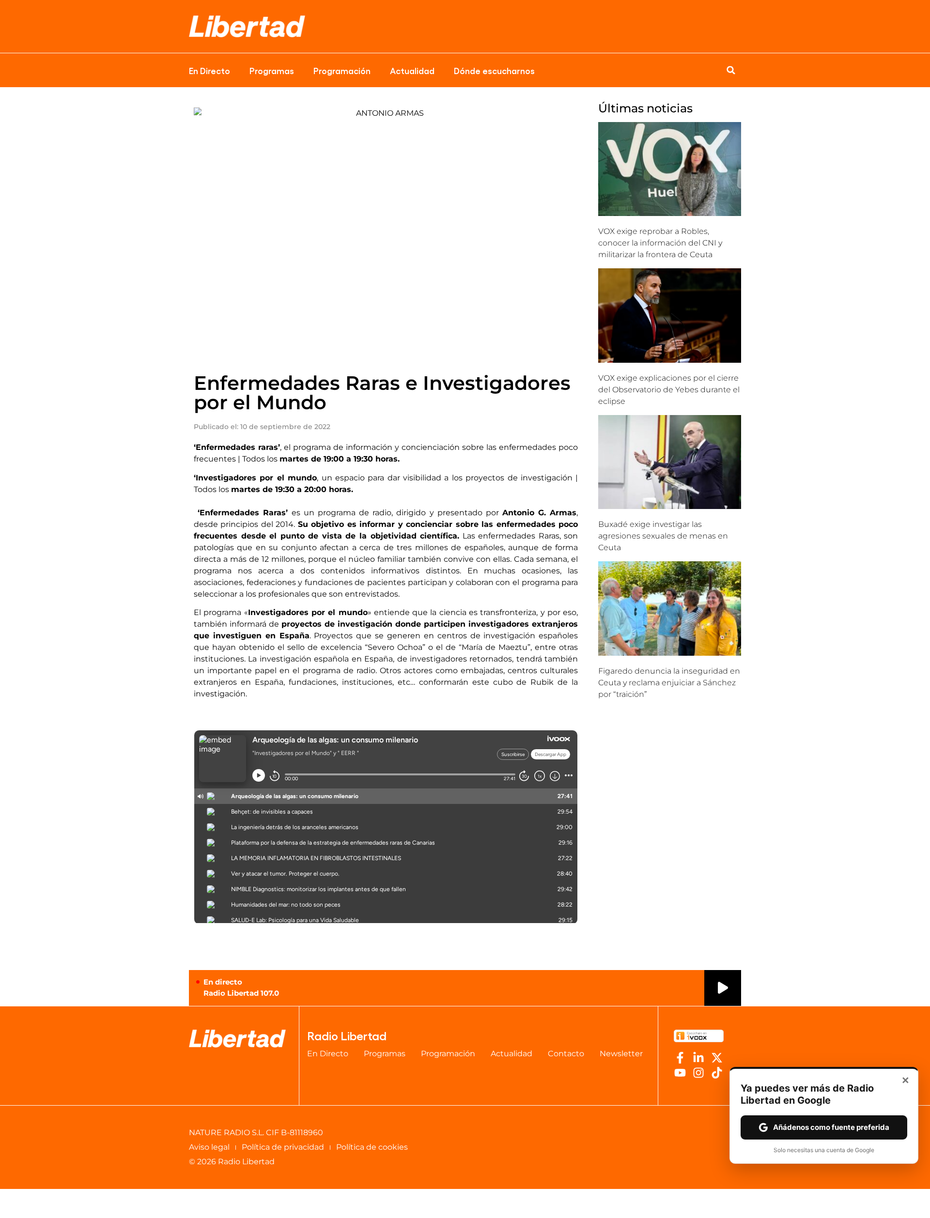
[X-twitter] (717, 1058)
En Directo (209, 70)
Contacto (566, 1053)
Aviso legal (209, 1147)
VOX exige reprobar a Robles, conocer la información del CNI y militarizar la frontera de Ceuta (660, 243)
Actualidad (412, 70)
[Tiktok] (717, 1073)
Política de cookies (372, 1147)
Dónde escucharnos (494, 70)
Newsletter (621, 1053)
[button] (731, 70)
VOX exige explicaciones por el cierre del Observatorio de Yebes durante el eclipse (669, 389)
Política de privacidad (283, 1147)
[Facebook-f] (680, 1058)
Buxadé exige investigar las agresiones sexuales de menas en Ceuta (663, 536)
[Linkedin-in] (698, 1058)
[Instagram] (698, 1073)
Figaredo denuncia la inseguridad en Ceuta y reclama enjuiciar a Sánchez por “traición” (669, 682)
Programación (342, 70)
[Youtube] (680, 1073)
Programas (271, 70)
